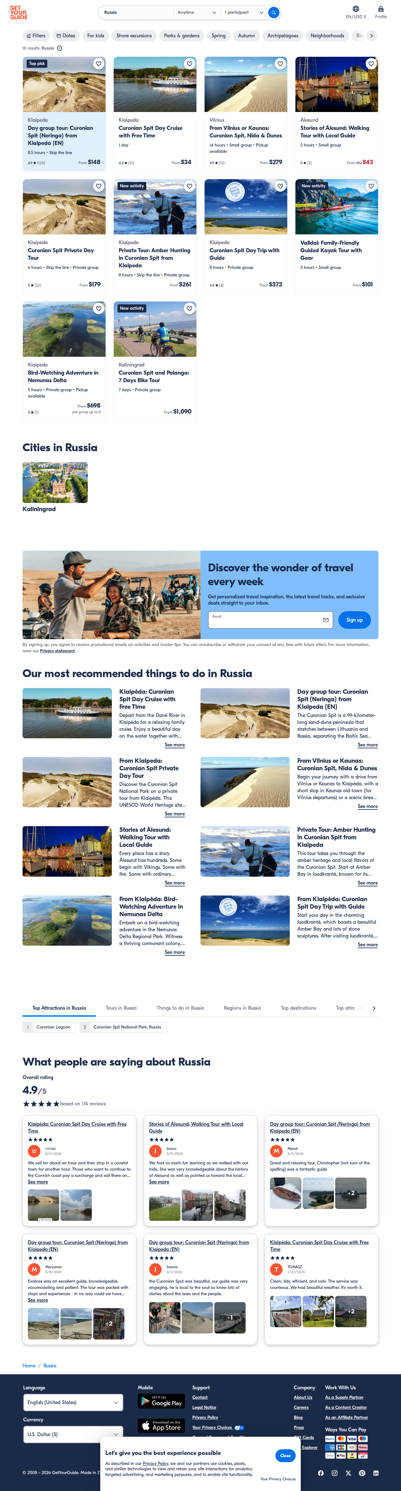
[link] (64, 113)
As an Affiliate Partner (346, 1417)
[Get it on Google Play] (161, 1402)
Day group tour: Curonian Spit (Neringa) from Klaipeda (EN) (320, 1127)
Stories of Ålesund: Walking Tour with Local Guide (196, 1127)
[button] (64, 113)
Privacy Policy (205, 1417)
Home (29, 1366)
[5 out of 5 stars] (79, 1139)
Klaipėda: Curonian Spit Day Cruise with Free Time (77, 1127)
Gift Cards (304, 1437)
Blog (298, 1417)
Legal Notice (204, 1407)
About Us (303, 1397)
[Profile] (381, 9)
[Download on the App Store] (161, 1426)
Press (299, 1427)
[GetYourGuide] (19, 13)
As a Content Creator (346, 1407)
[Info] (59, 48)
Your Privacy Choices (212, 1427)
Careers (301, 1407)
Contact (200, 1397)
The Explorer (306, 1447)
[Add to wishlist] (98, 63)
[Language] (356, 9)
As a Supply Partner (344, 1397)
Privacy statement (57, 651)
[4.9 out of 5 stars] (41, 1104)
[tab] (59, 1008)
